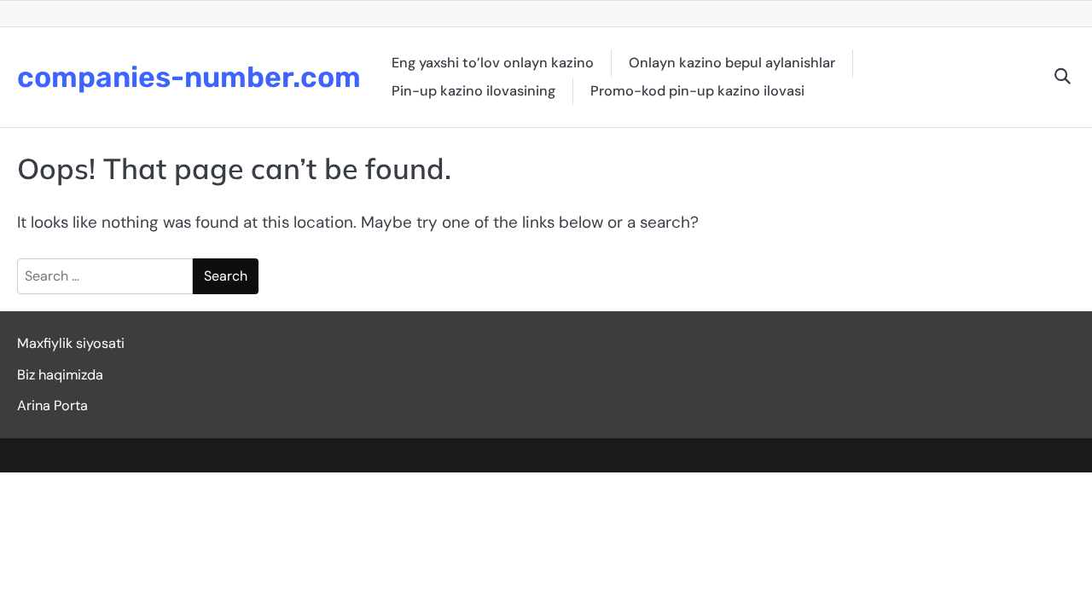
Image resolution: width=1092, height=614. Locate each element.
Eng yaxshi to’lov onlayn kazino (493, 63)
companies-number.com (189, 77)
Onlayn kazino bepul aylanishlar (732, 63)
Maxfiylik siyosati (71, 343)
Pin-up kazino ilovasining (473, 91)
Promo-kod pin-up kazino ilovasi (697, 91)
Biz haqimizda (60, 375)
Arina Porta (52, 405)
